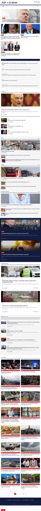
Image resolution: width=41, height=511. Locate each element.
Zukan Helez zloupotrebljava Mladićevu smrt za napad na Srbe (15, 109)
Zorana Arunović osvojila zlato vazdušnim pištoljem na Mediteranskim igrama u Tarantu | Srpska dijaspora (19, 75)
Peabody (29, 504)
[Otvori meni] (3, 6)
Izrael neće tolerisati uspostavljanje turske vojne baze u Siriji (18, 132)
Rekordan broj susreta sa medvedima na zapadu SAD (17, 120)
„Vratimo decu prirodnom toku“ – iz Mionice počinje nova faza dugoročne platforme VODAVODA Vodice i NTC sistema (10, 54)
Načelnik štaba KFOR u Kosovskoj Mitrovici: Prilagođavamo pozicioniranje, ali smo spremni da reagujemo (29, 438)
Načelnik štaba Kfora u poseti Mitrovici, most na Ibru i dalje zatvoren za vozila (10, 486)
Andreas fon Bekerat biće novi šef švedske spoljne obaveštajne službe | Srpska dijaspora (16, 204)
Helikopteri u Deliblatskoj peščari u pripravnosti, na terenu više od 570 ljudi (18, 155)
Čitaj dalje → (36, 311)
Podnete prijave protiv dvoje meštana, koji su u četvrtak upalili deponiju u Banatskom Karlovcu (21, 186)
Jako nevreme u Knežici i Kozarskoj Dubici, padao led (15, 306)
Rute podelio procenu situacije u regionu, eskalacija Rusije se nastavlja (30, 37)
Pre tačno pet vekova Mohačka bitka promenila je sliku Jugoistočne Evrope (18, 182)
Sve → (39, 191)
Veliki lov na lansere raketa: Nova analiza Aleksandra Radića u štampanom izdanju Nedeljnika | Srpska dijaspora (20, 85)
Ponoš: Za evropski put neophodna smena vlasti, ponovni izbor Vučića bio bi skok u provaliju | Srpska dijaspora (22, 214)
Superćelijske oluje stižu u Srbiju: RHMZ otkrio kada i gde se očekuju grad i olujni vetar (30, 455)
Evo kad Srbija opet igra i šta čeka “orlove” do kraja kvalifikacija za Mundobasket (10, 372)
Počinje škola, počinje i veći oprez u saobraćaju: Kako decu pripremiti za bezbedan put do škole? (19, 281)
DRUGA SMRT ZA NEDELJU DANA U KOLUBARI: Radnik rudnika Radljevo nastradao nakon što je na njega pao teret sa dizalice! (23, 348)
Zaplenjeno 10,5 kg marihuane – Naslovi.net (28, 419)
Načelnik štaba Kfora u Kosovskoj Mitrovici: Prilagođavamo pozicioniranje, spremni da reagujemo (10, 455)
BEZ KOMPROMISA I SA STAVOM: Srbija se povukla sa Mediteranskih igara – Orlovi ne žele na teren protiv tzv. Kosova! (20, 64)
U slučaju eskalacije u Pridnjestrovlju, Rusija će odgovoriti (15, 254)
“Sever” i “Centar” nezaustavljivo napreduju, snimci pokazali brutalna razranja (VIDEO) (16, 69)
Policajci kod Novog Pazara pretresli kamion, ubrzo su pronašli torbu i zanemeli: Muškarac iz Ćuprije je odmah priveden (23, 323)
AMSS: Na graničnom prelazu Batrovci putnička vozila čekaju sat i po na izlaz (29, 404)
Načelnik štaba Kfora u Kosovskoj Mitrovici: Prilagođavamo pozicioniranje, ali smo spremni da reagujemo (29, 487)
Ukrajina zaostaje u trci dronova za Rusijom (15, 331)
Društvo (2, 52)
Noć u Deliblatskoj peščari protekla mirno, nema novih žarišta (12, 178)
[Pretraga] (38, 6)
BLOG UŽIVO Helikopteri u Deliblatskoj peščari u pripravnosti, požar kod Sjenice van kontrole (10, 388)
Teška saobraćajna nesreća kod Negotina (28, 371)
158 (23, 493)
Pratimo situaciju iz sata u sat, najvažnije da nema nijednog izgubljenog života (21, 339)
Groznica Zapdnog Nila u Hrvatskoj (7, 151)
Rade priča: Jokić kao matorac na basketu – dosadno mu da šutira (30, 470)
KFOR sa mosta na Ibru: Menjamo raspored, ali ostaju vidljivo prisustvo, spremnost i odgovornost (9, 404)
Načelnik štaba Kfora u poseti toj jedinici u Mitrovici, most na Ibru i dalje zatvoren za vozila (10, 470)
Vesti (3, 62)
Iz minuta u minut (5, 84)
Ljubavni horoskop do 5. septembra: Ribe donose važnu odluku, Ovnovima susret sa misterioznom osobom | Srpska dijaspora (23, 209)
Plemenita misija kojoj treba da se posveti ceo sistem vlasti (14, 233)
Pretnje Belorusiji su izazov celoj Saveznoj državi (9, 80)
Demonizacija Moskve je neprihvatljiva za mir (15, 126)
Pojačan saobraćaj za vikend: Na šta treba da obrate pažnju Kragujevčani (10, 438)
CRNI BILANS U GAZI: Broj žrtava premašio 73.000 (30, 387)
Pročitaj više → (4, 238)
